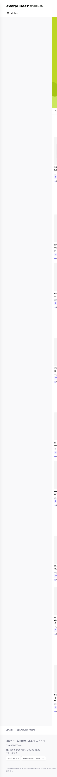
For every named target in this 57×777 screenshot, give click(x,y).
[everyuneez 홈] (25, 7)
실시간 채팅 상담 (13, 758)
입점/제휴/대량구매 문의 (26, 730)
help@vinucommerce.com (34, 758)
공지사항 (9, 730)
